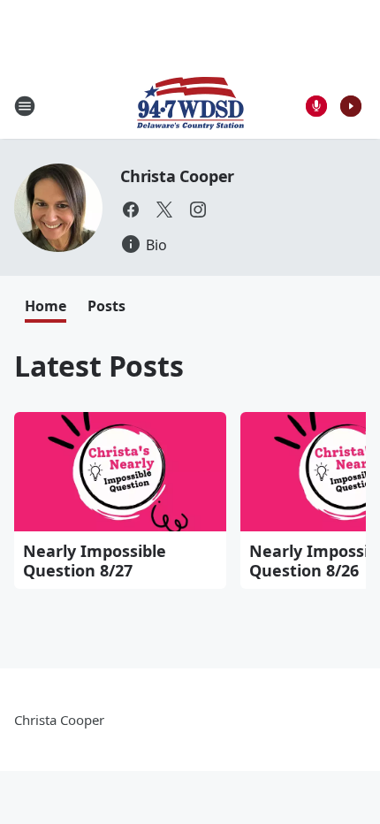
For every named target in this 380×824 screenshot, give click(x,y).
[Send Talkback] (316, 106)
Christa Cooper (177, 176)
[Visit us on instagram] (198, 209)
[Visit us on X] (164, 209)
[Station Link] (190, 105)
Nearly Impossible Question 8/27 (94, 560)
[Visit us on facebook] (130, 209)
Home (45, 306)
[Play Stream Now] (350, 106)
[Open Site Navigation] (24, 106)
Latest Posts (99, 366)
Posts (106, 306)
